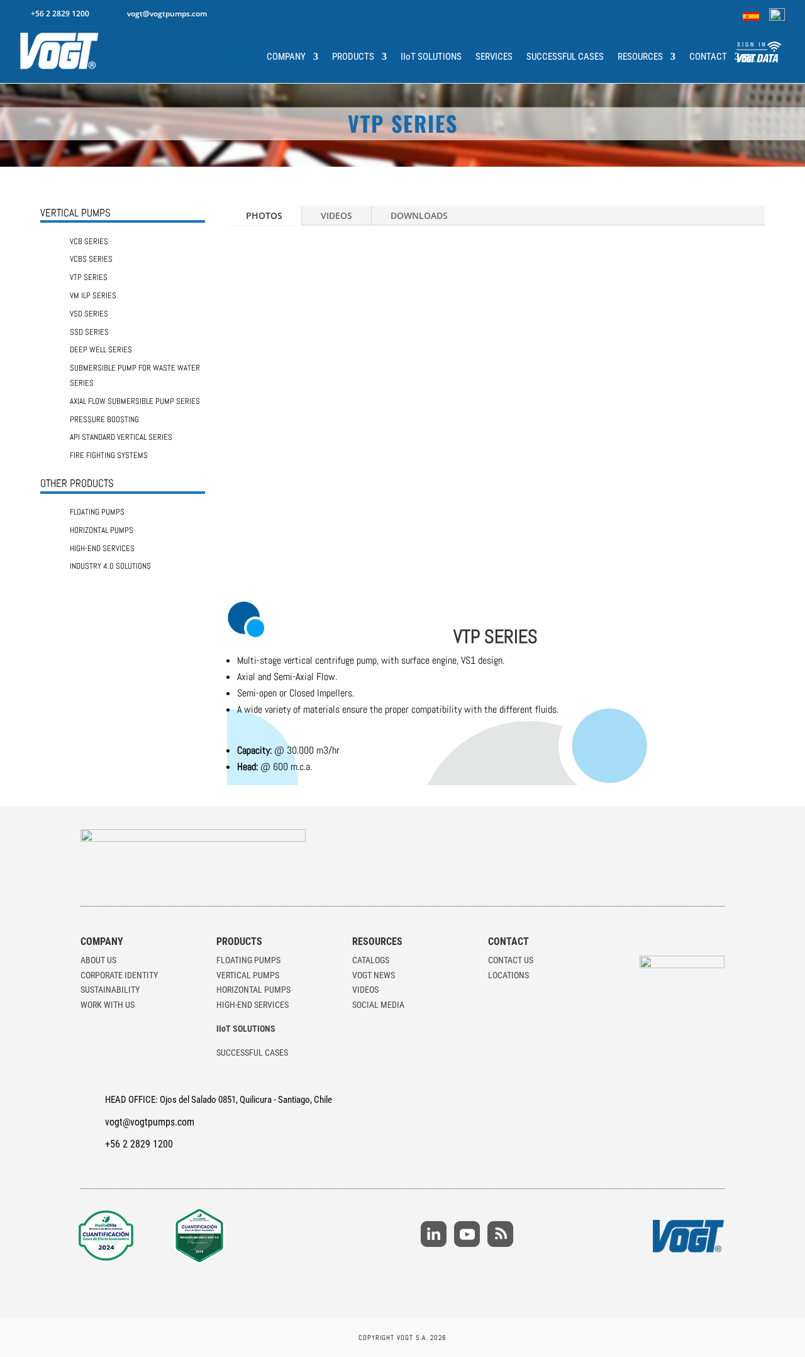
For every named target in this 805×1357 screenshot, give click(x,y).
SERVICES (494, 57)
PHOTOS (264, 215)
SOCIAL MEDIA (378, 1005)
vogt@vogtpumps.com (167, 13)
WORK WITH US (107, 1005)
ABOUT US (98, 960)
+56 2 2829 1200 (60, 13)
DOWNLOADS (419, 215)
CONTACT (708, 57)
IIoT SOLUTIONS (431, 57)
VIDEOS (336, 215)
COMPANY (286, 57)
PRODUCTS (353, 57)
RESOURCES (640, 57)
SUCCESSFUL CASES (565, 57)
